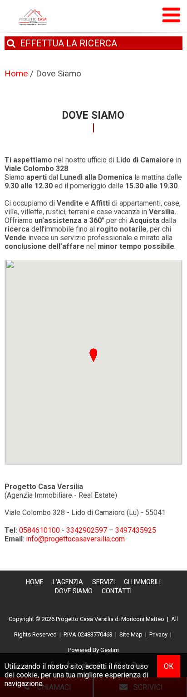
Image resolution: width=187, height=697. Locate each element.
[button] (93, 355)
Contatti (117, 591)
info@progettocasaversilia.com (75, 539)
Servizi (103, 582)
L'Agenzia (68, 582)
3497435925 (135, 530)
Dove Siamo (74, 591)
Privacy (158, 634)
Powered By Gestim (93, 649)
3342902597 (86, 530)
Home (35, 582)
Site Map (131, 634)
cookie (27, 675)
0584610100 (39, 530)
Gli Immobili (142, 582)
